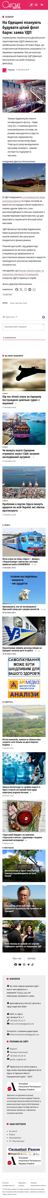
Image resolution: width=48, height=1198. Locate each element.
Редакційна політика (22, 1184)
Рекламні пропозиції (19, 1052)
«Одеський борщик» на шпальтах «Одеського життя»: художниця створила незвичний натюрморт (22, 837)
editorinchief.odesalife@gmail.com (24, 1034)
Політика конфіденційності (8, 1184)
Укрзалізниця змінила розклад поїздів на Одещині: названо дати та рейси (22, 649)
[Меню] (36, 5)
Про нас (17, 958)
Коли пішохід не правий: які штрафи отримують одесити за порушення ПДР (23, 945)
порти (25, 303)
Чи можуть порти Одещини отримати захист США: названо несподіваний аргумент (20, 454)
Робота (12, 1134)
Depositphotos (15, 1138)
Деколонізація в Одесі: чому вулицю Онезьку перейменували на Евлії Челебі (22, 873)
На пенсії (13, 1131)
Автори (31, 958)
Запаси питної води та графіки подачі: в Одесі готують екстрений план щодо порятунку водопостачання (21, 790)
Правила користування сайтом (38, 1184)
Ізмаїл (12, 303)
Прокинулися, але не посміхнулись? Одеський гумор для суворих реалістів (20, 608)
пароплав (18, 303)
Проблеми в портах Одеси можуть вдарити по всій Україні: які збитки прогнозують (23, 507)
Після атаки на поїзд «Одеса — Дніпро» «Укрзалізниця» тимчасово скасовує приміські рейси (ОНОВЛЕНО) (21, 562)
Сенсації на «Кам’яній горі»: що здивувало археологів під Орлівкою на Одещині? (23, 908)
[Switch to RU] (42, 5)
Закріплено (31, 5)
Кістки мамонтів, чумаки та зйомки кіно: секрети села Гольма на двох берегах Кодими (21, 742)
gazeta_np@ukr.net (18, 1059)
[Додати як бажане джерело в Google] (7, 294)
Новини (9, 17)
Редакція (11, 70)
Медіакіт (13, 1049)
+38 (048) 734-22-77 (17, 1020)
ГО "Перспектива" (17, 1141)
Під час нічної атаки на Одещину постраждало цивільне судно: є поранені (21, 400)
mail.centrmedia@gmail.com (22, 1024)
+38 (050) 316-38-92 (18, 1056)
